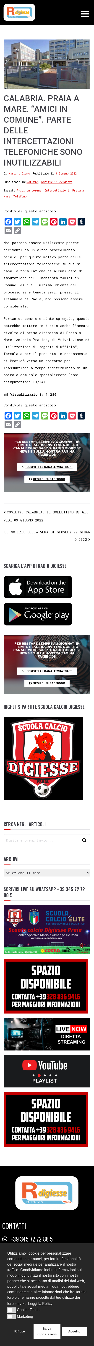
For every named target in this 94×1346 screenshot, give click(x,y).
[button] (85, 14)
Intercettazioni (56, 190)
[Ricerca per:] (47, 840)
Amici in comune (29, 190)
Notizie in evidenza (56, 182)
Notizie (32, 182)
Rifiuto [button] (19, 1331)
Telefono (19, 196)
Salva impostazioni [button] (47, 1331)
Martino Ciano (19, 173)
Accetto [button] (74, 1331)
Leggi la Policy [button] (40, 1304)
